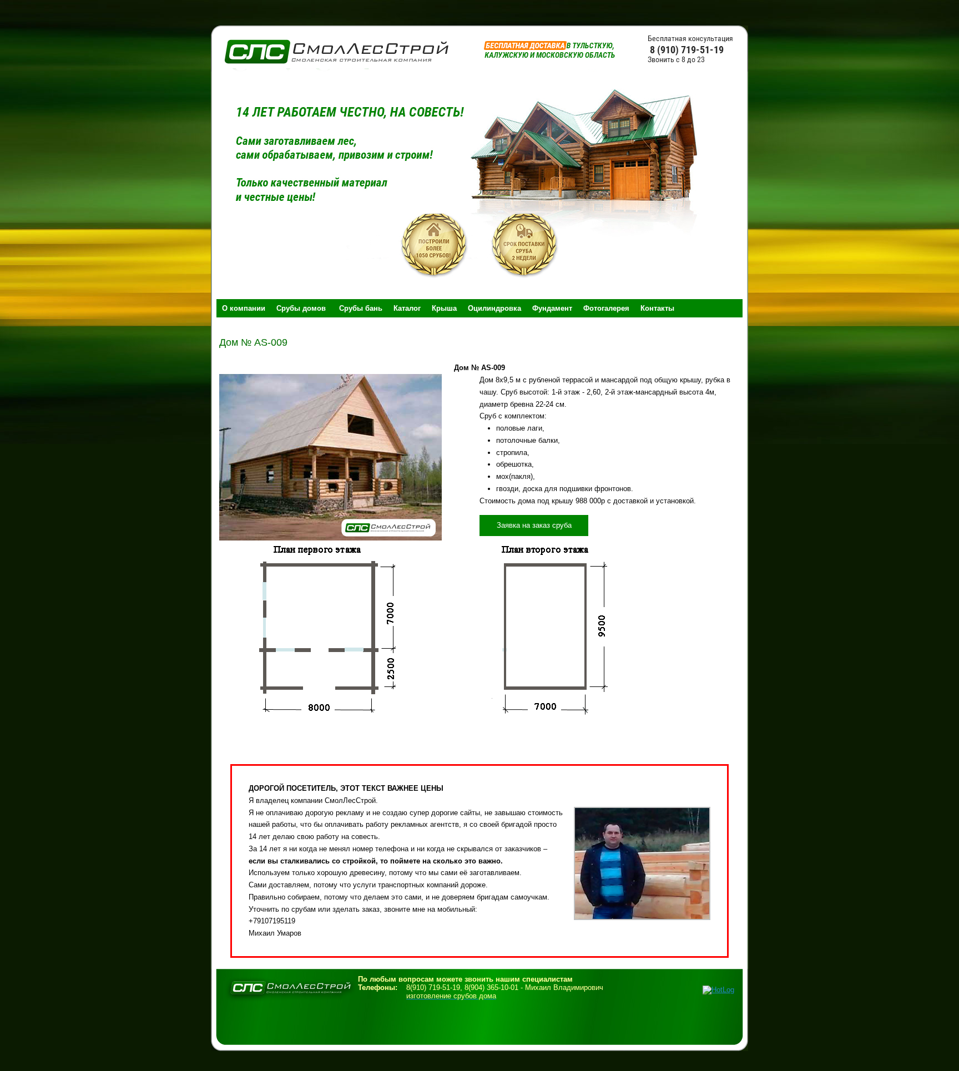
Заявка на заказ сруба (534, 525)
